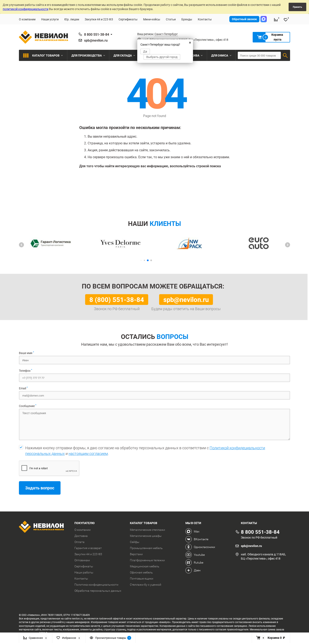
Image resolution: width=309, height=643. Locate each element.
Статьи (171, 19)
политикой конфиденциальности (25, 9)
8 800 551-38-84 (96, 34)
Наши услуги (50, 19)
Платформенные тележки (147, 560)
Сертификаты (128, 19)
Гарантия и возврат (88, 548)
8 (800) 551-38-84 (116, 299)
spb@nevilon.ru (96, 40)
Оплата (79, 541)
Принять (297, 6)
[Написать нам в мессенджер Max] (263, 19)
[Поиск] (285, 55)
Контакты (205, 19)
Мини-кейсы (151, 19)
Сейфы (134, 541)
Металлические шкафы (146, 535)
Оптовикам (82, 560)
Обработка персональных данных (97, 590)
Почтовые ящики (141, 578)
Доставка (81, 535)
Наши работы (83, 572)
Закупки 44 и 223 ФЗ (99, 19)
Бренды (186, 19)
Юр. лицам (71, 19)
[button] (21, 244)
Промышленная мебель (146, 548)
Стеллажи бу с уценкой (145, 584)
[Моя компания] (43, 527)
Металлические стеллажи (147, 529)
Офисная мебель (141, 572)
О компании (27, 19)
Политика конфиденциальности (96, 584)
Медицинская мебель (144, 566)
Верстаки (136, 554)
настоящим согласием (88, 453)
